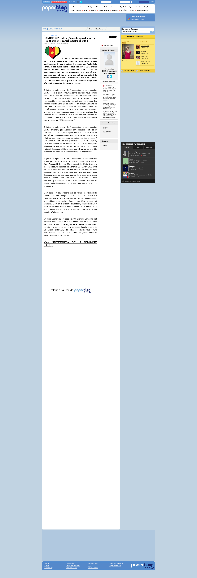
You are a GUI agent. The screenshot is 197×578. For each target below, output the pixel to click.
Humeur (105, 145)
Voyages (115, 10)
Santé (86, 10)
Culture (73, 7)
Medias (106, 7)
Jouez (144, 155)
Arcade (127, 148)
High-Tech (123, 7)
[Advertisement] (70, 409)
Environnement (104, 10)
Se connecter (144, 2)
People (146, 7)
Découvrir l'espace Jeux (132, 181)
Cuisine (93, 10)
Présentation (70, 564)
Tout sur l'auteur (129, 70)
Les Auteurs (100, 29)
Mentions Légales (71, 568)
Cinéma (81, 7)
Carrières (124, 10)
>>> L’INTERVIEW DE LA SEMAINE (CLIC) (70, 244)
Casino (138, 148)
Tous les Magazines (143, 10)
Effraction (105, 127)
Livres (98, 7)
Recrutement (48, 568)
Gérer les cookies (93, 568)
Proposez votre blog (59, 1)
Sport (131, 7)
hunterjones (144, 56)
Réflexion (149, 148)
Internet (114, 7)
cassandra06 (145, 46)
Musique (90, 7)
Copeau (143, 51)
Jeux (90, 29)
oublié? (152, 1)
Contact (46, 566)
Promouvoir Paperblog (116, 564)
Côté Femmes (76, 10)
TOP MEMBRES (142, 41)
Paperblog (54, 8)
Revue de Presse (93, 564)
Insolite (138, 7)
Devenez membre (144, 70)
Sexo (131, 10)
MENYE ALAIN (145, 61)
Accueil (46, 1)
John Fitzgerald (107, 131)
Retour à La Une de (62, 290)
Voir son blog (109, 73)
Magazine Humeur (52, 28)
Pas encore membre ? (138, 16)
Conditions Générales (73, 566)
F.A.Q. (89, 566)
